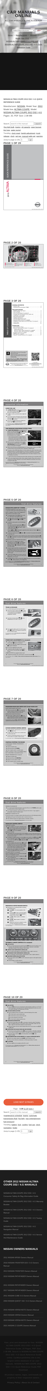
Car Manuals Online (23, 13)
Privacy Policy (13, 1383)
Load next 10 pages (24, 1102)
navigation (8, 1128)
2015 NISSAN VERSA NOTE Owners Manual (21, 1310)
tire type (7, 130)
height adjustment (28, 133)
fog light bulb (9, 127)
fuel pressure (9, 1122)
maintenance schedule (13, 1116)
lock (19, 1125)
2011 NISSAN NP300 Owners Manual (18, 1258)
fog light (21, 1119)
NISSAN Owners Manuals (21, 1249)
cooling (25, 1125)
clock (12, 136)
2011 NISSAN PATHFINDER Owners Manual (21, 1285)
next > (31, 1109)
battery (14, 1125)
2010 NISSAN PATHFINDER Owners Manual (21, 1276)
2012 (40, 106)
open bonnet (36, 127)
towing (17, 127)
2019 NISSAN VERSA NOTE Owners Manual (21, 1320)
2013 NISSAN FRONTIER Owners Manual (20, 1271)
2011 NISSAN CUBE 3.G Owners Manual (20, 1296)
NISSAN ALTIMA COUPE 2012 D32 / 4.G (23, 112)
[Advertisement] (23, 71)
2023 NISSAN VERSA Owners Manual (19, 1315)
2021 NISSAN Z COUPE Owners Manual (20, 1326)
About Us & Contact (31, 1383)
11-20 (26, 1109)
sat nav (18, 136)
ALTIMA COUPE (21, 109)
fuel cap (32, 1125)
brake (15, 1128)
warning (39, 136)
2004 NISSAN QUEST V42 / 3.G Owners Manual (23, 1301)
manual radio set (28, 136)
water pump (15, 130)
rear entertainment (33, 1119)
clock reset (16, 133)
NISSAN (21, 106)
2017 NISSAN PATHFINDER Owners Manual (21, 1290)
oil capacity (25, 127)
